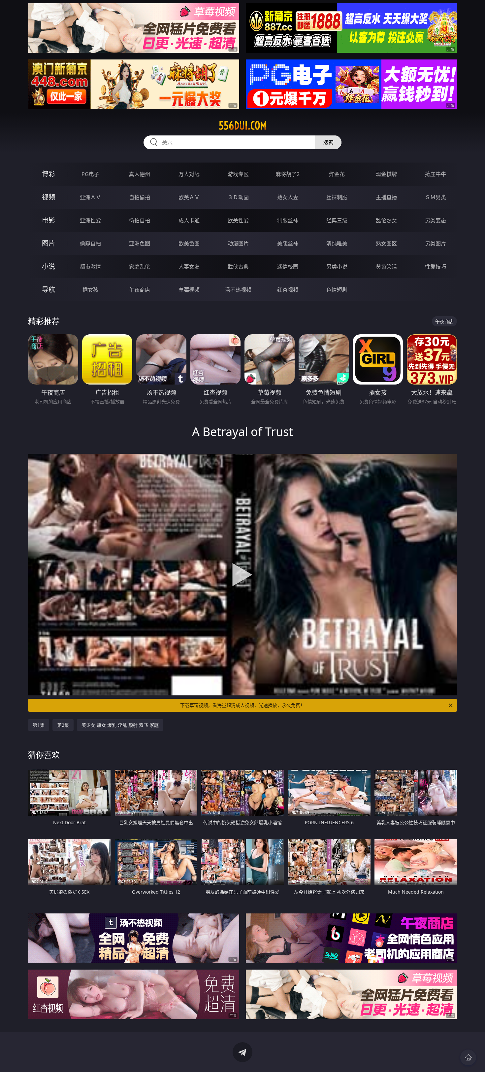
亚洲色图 (139, 243)
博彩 (48, 173)
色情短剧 (336, 289)
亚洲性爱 (90, 220)
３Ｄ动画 (238, 197)
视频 (48, 197)
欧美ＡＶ (189, 197)
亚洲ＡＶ (90, 197)
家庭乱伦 (139, 266)
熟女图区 (386, 243)
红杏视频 (287, 289)
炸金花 (337, 174)
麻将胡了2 (287, 174)
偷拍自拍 (139, 220)
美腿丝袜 (287, 243)
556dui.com (243, 125)
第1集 (39, 725)
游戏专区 (238, 174)
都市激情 (90, 266)
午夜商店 (139, 289)
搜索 (328, 142)
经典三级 (336, 220)
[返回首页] (468, 1057)
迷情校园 (287, 266)
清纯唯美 (336, 243)
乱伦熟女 (386, 220)
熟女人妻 (287, 197)
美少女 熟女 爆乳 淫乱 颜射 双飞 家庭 (120, 725)
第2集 (63, 725)
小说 (48, 266)
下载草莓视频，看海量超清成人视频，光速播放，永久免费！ (242, 705)
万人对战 (189, 174)
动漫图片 (238, 243)
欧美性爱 (238, 220)
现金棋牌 (386, 174)
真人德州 (139, 174)
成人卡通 (189, 220)
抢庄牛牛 (435, 174)
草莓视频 (189, 289)
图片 (48, 243)
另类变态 (435, 220)
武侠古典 (238, 266)
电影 (48, 220)
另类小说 (336, 266)
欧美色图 (189, 243)
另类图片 (435, 243)
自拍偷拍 (139, 197)
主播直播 (386, 197)
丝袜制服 (336, 197)
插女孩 (90, 289)
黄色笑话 (386, 266)
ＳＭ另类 (435, 197)
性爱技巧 (435, 266)
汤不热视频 (238, 289)
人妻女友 (189, 266)
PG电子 (90, 174)
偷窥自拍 (90, 243)
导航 (48, 289)
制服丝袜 (287, 220)
